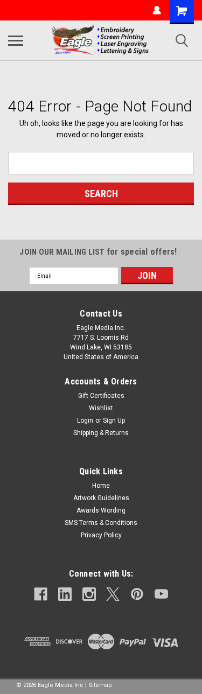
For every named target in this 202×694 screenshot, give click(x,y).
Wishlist (101, 408)
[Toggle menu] (15, 40)
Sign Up (114, 420)
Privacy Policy (101, 535)
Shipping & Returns (101, 433)
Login (85, 420)
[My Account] (156, 10)
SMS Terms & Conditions (101, 523)
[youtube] (161, 594)
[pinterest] (137, 594)
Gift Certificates (101, 395)
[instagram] (89, 594)
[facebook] (40, 594)
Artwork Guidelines (101, 498)
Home (101, 485)
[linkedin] (65, 594)
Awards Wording (101, 510)
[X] (113, 594)
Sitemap (100, 685)
